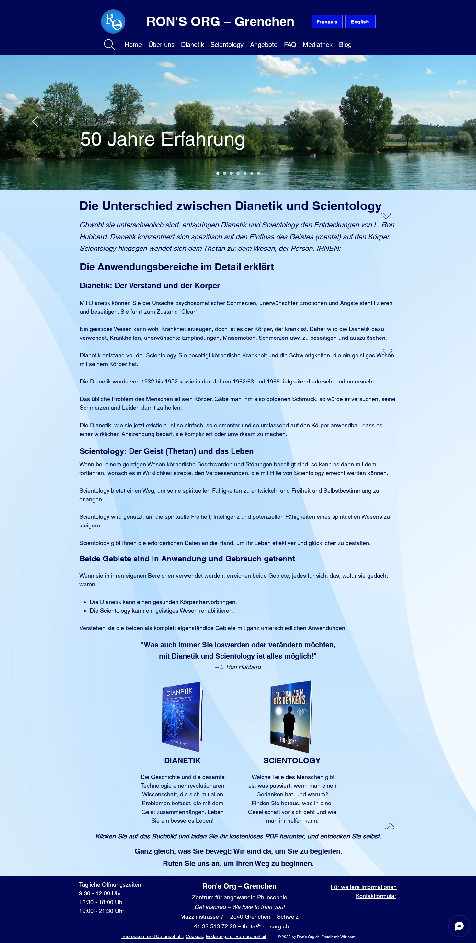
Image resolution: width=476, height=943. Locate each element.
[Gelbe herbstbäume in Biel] (258, 173)
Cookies (194, 936)
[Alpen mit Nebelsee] (224, 173)
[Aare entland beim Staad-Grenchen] (217, 173)
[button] (161, 43)
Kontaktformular (376, 896)
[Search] (109, 44)
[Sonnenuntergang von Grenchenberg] (251, 173)
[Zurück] (35, 122)
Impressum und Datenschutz (152, 936)
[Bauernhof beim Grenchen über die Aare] (238, 173)
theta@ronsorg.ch (266, 926)
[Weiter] (441, 122)
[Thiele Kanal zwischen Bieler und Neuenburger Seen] (245, 173)
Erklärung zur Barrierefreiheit (236, 936)
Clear (188, 311)
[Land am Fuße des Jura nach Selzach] (231, 173)
